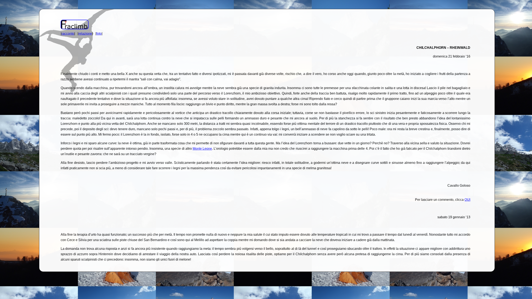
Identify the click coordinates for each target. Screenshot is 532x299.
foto (99, 33)
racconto (68, 33)
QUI (467, 199)
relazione (85, 33)
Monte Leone (202, 148)
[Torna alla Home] (75, 28)
